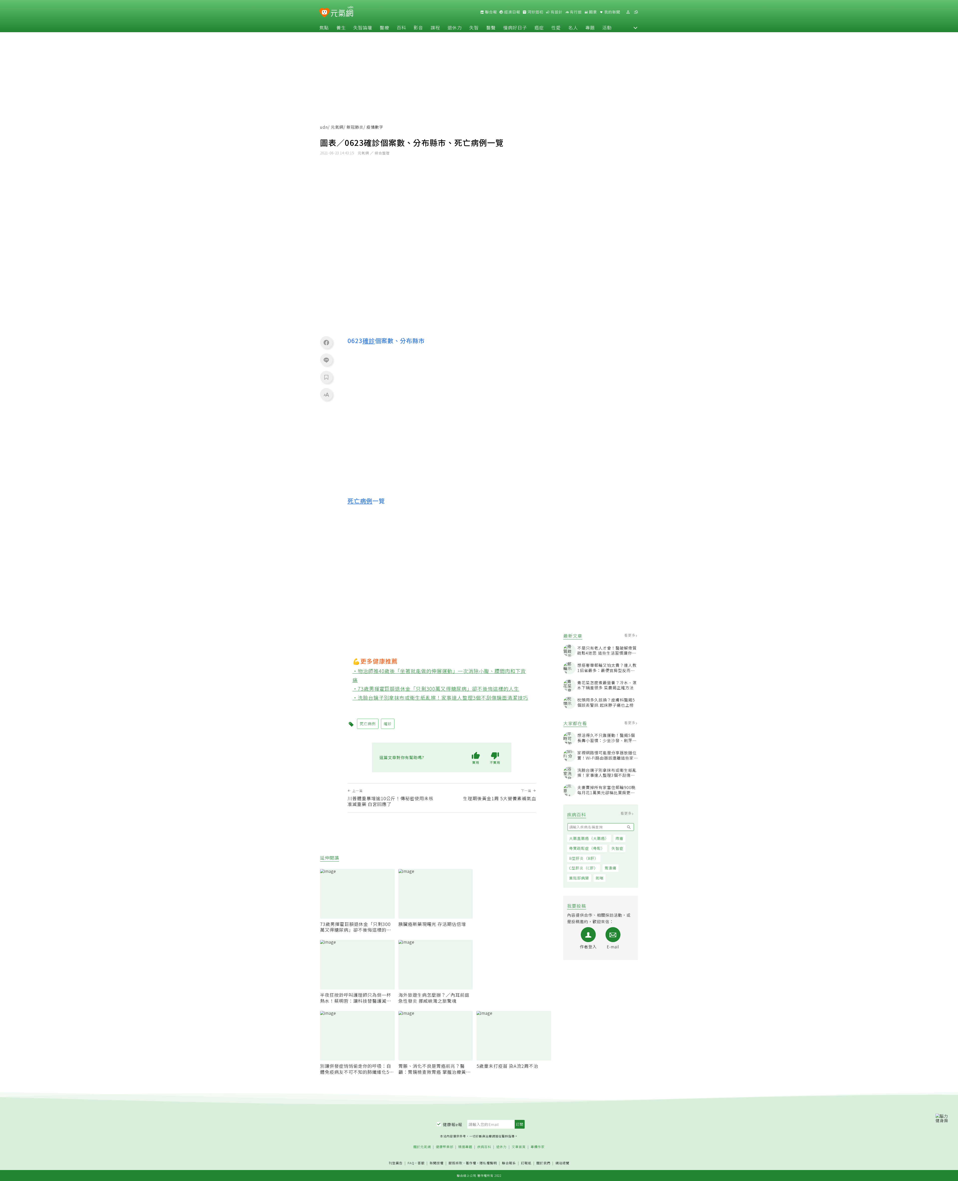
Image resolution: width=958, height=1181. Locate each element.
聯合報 (490, 12)
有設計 (556, 12)
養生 (341, 27)
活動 (607, 27)
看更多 (630, 635)
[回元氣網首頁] (342, 12)
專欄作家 (538, 1147)
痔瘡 (619, 838)
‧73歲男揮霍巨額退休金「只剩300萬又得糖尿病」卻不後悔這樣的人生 (436, 688)
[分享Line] (326, 360)
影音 (418, 27)
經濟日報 (511, 12)
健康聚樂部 (444, 1147)
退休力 (455, 27)
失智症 (617, 848)
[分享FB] (326, 342)
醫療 (384, 27)
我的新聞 (611, 12)
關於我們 (543, 1163)
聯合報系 (509, 1163)
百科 (401, 27)
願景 (592, 12)
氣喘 (599, 878)
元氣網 (337, 127)
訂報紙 (526, 1163)
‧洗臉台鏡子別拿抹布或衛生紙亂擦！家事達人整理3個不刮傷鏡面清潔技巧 (440, 697)
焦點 (324, 27)
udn (324, 127)
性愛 (556, 27)
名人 (573, 27)
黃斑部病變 (579, 878)
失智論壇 (362, 27)
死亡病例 (360, 500)
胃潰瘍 (610, 868)
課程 (435, 27)
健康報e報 (452, 1124)
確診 (368, 340)
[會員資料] (628, 12)
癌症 (539, 27)
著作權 (471, 1163)
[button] (635, 27)
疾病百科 (484, 1147)
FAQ (411, 1163)
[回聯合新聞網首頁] (324, 13)
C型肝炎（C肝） (583, 868)
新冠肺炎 (355, 127)
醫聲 (491, 27)
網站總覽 (562, 1163)
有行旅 (575, 12)
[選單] (636, 12)
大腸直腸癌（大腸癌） (589, 838)
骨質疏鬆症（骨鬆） (587, 848)
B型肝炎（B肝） (584, 858)
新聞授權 (437, 1163)
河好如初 (534, 12)
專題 (590, 27)
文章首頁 (519, 1147)
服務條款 (456, 1163)
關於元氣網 (422, 1147)
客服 (421, 1163)
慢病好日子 (515, 27)
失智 (474, 27)
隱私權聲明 (488, 1163)
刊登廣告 (396, 1163)
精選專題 (465, 1147)
